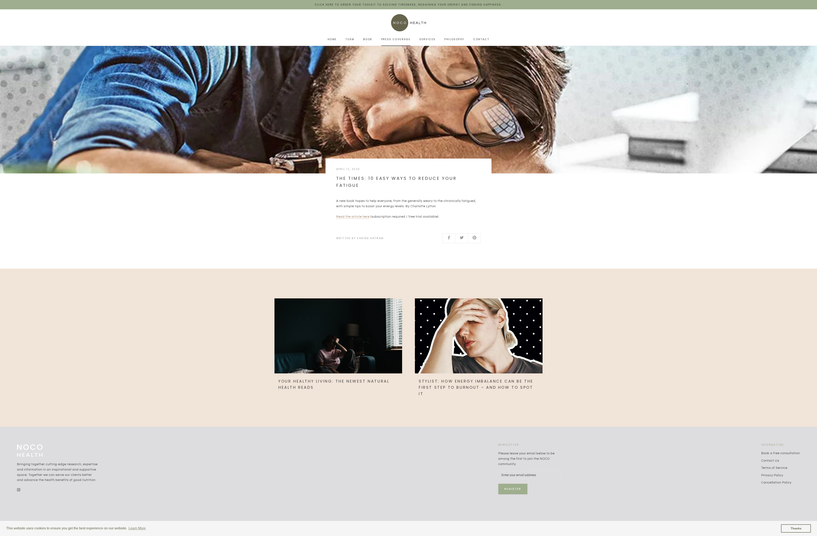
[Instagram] (18, 489)
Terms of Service (774, 467)
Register (512, 489)
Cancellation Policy (776, 482)
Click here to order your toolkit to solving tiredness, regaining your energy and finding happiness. (409, 4)
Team (350, 39)
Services (427, 39)
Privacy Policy (772, 475)
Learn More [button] (137, 528)
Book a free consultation (780, 453)
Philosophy (454, 39)
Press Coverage (396, 39)
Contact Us (770, 460)
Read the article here (353, 216)
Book (367, 39)
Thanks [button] (796, 528)
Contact (481, 39)
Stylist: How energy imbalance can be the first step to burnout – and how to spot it (476, 387)
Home (332, 39)
